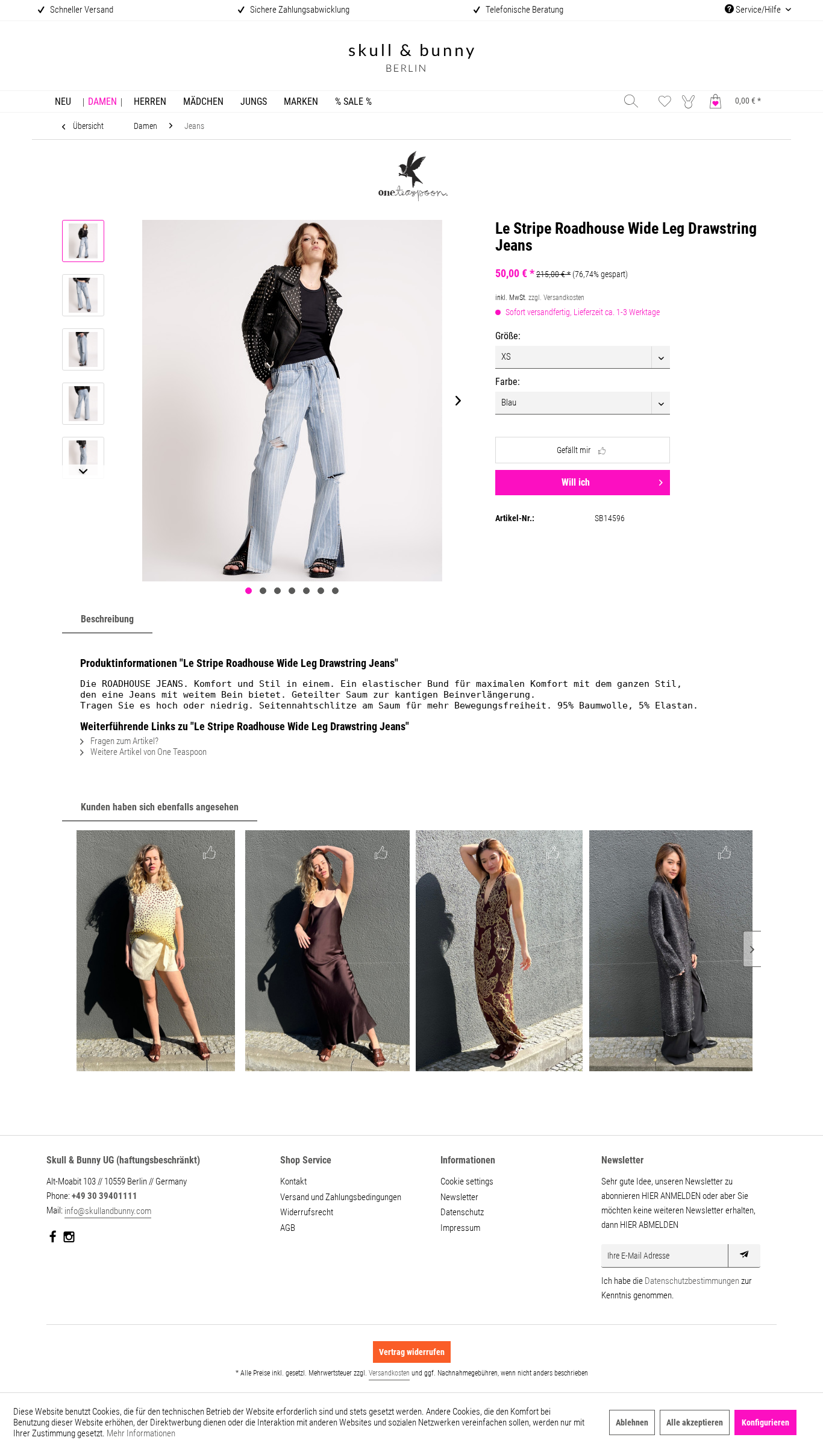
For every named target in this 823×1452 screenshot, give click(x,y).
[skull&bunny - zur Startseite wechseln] (411, 59)
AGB (287, 1227)
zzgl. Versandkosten (556, 297)
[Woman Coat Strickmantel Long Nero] (670, 950)
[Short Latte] (155, 950)
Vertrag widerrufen (412, 1352)
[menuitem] (63, 101)
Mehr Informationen (141, 1433)
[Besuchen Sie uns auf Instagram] (69, 1239)
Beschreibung (107, 619)
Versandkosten (389, 1373)
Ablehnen (632, 1422)
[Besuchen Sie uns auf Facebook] (53, 1239)
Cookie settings (466, 1181)
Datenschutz (462, 1212)
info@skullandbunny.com (107, 1211)
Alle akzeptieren (694, 1422)
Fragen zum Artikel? (123, 741)
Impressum (460, 1227)
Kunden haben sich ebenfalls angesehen (160, 807)
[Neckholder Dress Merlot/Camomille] (499, 950)
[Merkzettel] (664, 101)
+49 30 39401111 (104, 1196)
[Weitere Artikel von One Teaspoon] (411, 178)
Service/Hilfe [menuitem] (758, 9)
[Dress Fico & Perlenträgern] (327, 950)
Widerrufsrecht (306, 1212)
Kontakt (293, 1181)
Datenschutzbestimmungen (692, 1280)
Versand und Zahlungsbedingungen (340, 1197)
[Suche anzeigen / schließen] (631, 101)
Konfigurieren (765, 1422)
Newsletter (459, 1197)
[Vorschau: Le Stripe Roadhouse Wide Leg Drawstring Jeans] (83, 241)
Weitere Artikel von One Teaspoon (148, 751)
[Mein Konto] (691, 101)
